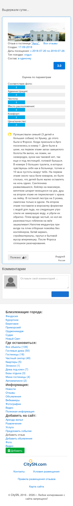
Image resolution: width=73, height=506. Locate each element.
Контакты (19, 471)
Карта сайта (36, 486)
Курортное (12, 320)
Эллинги (13, 365)
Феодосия (12, 316)
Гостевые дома (18, 350)
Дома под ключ (17, 369)
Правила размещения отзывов (36, 479)
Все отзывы (50, 43)
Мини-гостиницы (18, 377)
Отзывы (10, 392)
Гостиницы (15, 354)
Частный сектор (18, 358)
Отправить (60, 294)
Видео (9, 407)
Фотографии (13, 404)
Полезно (18, 257)
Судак (9, 335)
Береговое (12, 323)
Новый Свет (13, 338)
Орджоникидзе (15, 331)
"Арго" (35, 43)
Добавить (16, 450)
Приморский (13, 327)
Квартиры (14, 362)
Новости (11, 389)
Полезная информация (20, 411)
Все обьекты (17, 347)
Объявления (13, 396)
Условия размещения (46, 471)
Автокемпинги (16, 380)
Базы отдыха (15, 373)
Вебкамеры (13, 400)
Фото (9, 442)
